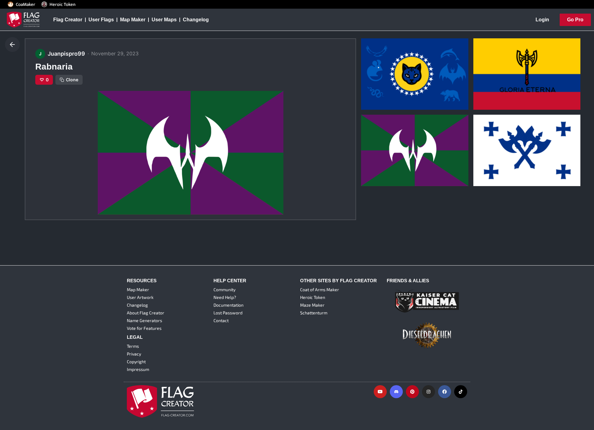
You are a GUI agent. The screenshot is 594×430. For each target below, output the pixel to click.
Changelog (196, 19)
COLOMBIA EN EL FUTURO (509, 80)
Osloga (486, 156)
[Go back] (12, 44)
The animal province (389, 80)
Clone (72, 79)
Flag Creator (67, 19)
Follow (392, 101)
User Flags (101, 19)
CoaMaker (25, 4)
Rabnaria (375, 156)
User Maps (164, 19)
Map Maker (132, 19)
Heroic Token (62, 4)
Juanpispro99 (378, 89)
